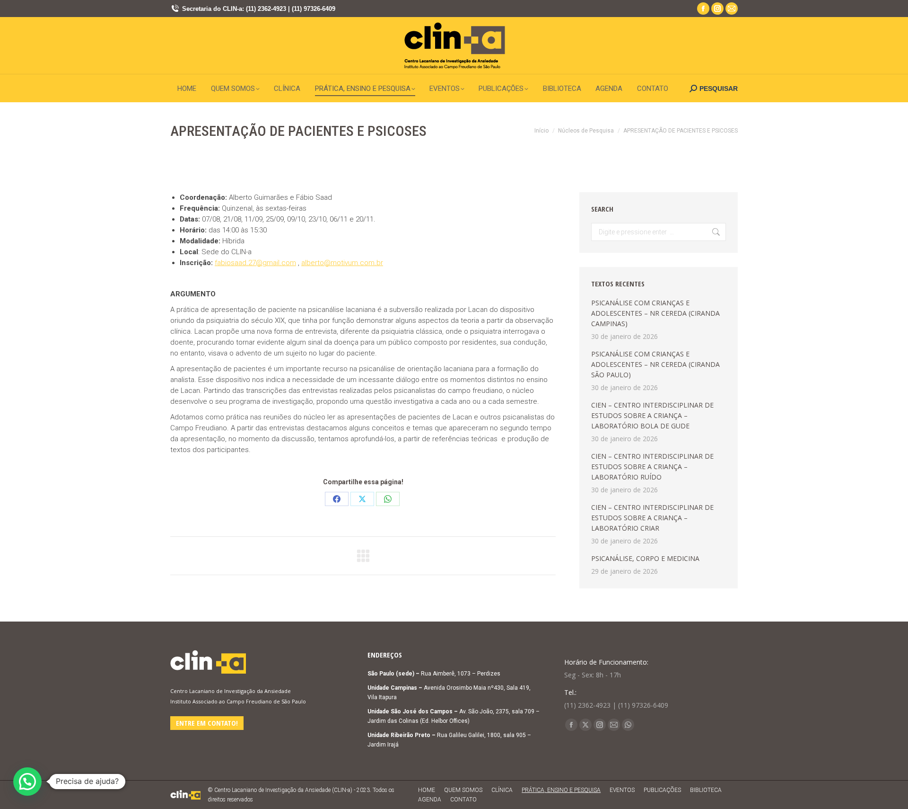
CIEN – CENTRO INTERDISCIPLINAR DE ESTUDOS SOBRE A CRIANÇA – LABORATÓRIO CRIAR (652, 518)
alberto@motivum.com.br (342, 262)
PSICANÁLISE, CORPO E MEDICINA (645, 558)
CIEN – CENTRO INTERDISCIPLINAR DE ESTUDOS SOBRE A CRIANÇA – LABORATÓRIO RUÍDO (652, 466)
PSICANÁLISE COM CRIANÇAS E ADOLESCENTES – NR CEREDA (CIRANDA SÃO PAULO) (655, 364)
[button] (27, 781)
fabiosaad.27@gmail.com (255, 262)
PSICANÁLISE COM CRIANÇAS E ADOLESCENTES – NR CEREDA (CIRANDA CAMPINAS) (655, 313)
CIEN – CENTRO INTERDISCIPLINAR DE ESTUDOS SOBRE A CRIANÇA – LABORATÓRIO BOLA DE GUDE (652, 415)
